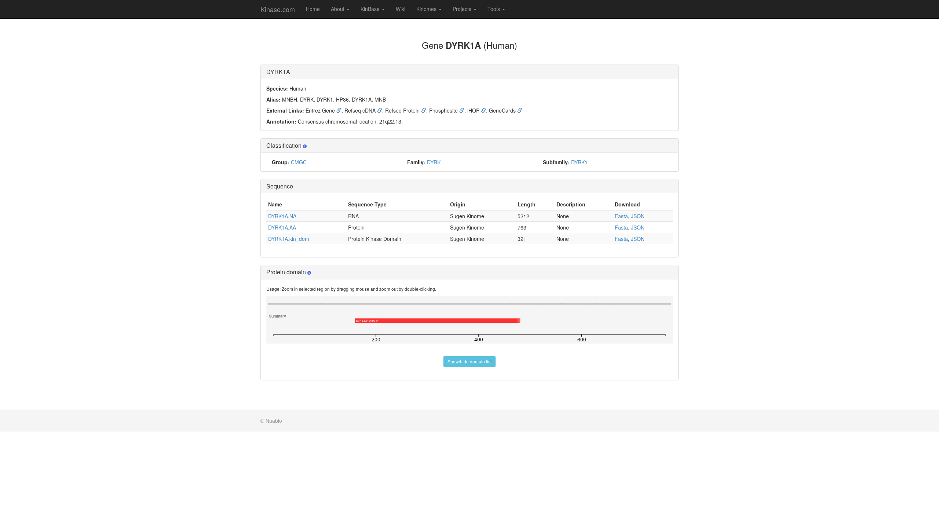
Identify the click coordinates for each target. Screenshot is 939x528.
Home (313, 8)
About (338, 8)
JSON (637, 216)
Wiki (400, 8)
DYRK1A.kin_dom (288, 238)
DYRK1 (579, 162)
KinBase (371, 8)
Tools (494, 8)
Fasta (621, 216)
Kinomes (427, 8)
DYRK (434, 162)
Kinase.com (277, 9)
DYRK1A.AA (282, 227)
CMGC (299, 162)
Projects (463, 8)
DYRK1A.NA (282, 216)
